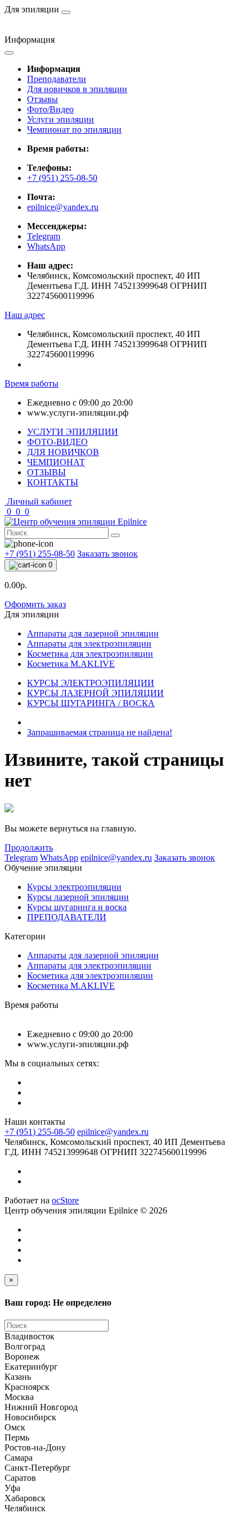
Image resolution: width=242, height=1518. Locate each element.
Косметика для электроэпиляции (90, 975)
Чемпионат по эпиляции (74, 129)
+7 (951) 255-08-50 (62, 178)
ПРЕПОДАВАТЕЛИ (66, 917)
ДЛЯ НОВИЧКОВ (63, 452)
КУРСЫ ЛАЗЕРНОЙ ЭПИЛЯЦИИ (95, 693)
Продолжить (29, 847)
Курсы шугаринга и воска (77, 907)
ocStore (65, 1200)
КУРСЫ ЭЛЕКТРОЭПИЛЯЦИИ (90, 683)
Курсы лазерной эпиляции (78, 897)
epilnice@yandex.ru (62, 207)
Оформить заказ (35, 604)
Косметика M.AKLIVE (71, 985)
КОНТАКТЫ (52, 482)
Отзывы (42, 99)
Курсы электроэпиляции (74, 887)
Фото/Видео (50, 109)
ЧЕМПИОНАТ (56, 462)
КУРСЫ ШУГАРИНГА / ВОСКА (91, 703)
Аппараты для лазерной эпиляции (93, 955)
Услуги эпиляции (60, 119)
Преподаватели (56, 79)
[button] (25, 315)
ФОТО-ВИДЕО (57, 442)
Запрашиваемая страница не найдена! (99, 732)
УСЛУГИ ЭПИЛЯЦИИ (72, 432)
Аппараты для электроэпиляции (89, 965)
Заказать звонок (107, 553)
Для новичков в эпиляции (77, 89)
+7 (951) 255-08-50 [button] (40, 1132)
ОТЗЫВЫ (46, 472)
